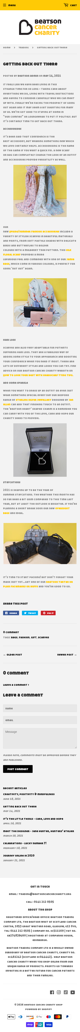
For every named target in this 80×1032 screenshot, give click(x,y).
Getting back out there (20, 806)
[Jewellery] (51, 399)
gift (34, 637)
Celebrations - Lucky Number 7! (24, 843)
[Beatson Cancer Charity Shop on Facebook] (52, 993)
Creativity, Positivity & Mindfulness (29, 794)
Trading (24, 47)
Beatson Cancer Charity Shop (43, 1004)
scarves (43, 637)
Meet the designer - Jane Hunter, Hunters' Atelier (38, 831)
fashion (24, 637)
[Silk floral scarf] (40, 302)
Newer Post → (67, 654)
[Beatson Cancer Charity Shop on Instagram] (59, 993)
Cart (73, 5)
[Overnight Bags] (40, 543)
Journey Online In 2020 (18, 855)
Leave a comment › (16, 684)
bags (14, 637)
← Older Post (12, 654)
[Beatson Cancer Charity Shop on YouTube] (73, 993)
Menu (12, 5)
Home (6, 47)
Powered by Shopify (38, 1009)
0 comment (11, 632)
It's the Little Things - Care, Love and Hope (33, 818)
